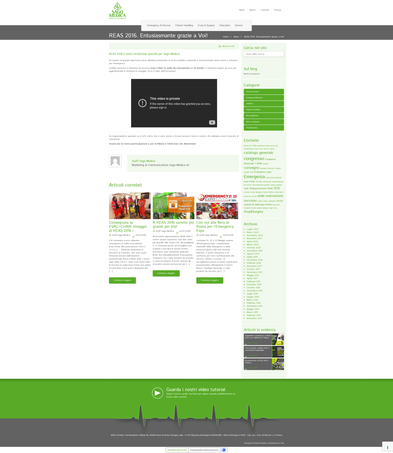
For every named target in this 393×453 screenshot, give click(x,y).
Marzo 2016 (252, 299)
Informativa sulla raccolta (177, 450)
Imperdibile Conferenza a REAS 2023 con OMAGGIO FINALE (258, 336)
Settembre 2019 (255, 250)
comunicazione (252, 91)
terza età (276, 205)
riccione (246, 192)
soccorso (250, 200)
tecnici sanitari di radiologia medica (263, 202)
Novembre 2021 (254, 238)
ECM (251, 172)
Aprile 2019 (252, 256)
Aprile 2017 (252, 278)
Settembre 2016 (255, 290)
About (253, 10)
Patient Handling (184, 25)
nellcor (273, 185)
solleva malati (263, 201)
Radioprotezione (258, 188)
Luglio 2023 (252, 229)
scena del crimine (250, 196)
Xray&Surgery (251, 127)
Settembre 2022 (255, 235)
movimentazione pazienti (261, 185)
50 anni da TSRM (250, 146)
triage (271, 208)
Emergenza (254, 177)
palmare (279, 185)
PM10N (246, 188)
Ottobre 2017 (253, 269)
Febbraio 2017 (254, 281)
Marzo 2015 (252, 312)
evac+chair (249, 181)
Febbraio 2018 (254, 263)
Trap (282, 443)
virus (275, 208)
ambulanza (261, 146)
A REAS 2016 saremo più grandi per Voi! (173, 224)
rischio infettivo (268, 192)
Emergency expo (262, 172)
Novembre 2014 (254, 318)
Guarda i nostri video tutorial (195, 389)
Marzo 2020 (253, 244)
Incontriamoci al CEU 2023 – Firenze (257, 361)
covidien (278, 168)
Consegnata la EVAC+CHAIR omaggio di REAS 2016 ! (128, 226)
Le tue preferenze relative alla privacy (204, 450)
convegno (251, 167)
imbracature (267, 182)
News (242, 10)
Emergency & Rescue (159, 25)
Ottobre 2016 (253, 287)
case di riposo (269, 149)
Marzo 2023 (253, 232)
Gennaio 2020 (254, 247)
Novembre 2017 (254, 266)
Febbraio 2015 (254, 315)
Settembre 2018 (255, 260)
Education (225, 25)
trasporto (247, 208)
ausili (273, 146)
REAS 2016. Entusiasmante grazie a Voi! (264, 36)
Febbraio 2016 (254, 303)
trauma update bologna (259, 208)
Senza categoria (253, 121)
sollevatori (272, 201)
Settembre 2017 (255, 272)
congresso (254, 158)
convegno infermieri (267, 168)
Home (226, 36)
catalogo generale (258, 152)
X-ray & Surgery (206, 25)
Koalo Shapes (261, 443)
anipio (268, 146)
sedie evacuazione (270, 196)
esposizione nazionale (273, 177)
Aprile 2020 (252, 241)
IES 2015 (259, 182)
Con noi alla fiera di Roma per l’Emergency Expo (215, 226)
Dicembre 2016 (254, 284)
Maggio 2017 (253, 275)
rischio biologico (256, 192)
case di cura (258, 149)
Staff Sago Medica (121, 235)
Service (239, 25)
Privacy (277, 10)
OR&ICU (249, 103)
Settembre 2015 (255, 306)
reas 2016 (273, 188)
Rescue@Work (252, 115)
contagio (265, 164)
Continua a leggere (122, 280)
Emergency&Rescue (254, 97)
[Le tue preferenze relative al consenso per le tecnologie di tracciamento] (388, 448)
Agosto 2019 (253, 253)
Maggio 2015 (253, 309)
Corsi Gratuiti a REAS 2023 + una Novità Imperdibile (257, 349)
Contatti (265, 10)
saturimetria (279, 192)
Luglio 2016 (252, 293)
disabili (246, 172)
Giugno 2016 (253, 296)
